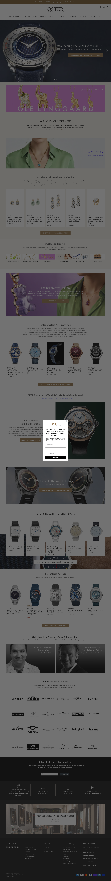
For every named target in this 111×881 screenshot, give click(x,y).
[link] (55, 424)
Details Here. (62, 440)
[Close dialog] (66, 421)
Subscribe (55, 457)
